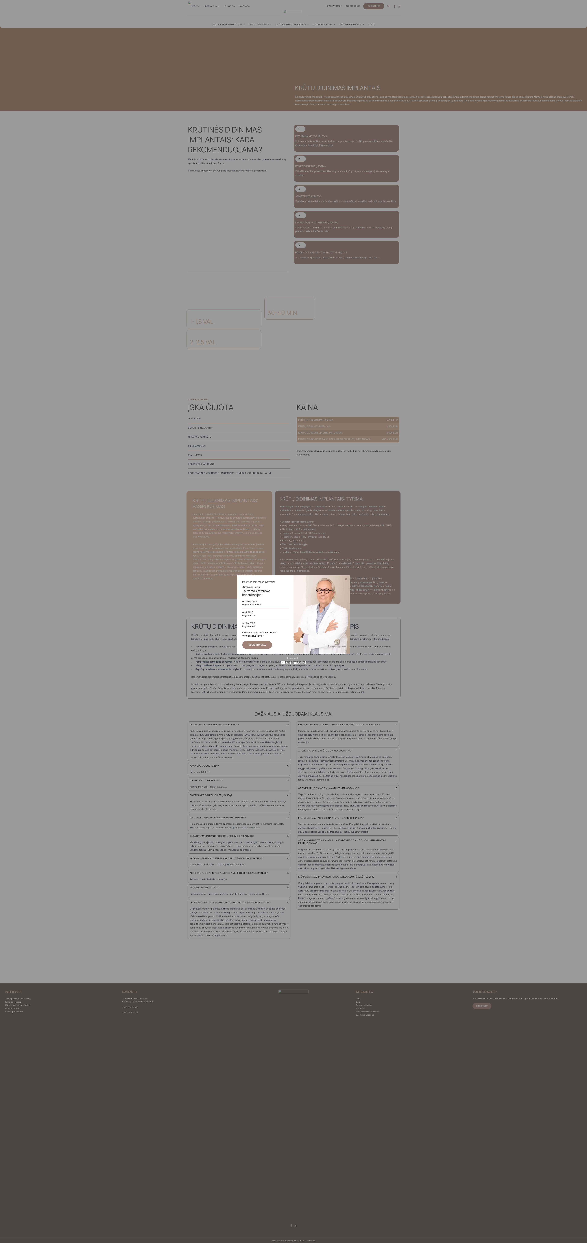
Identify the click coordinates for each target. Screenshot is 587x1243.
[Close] (346, 579)
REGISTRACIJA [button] (257, 644)
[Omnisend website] (293, 661)
